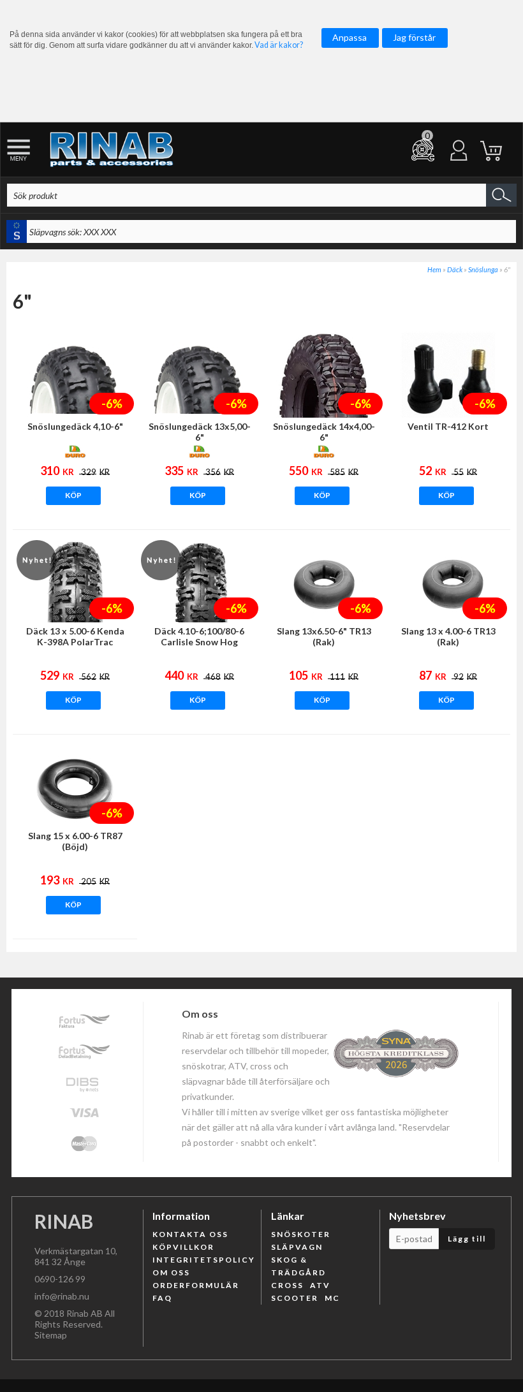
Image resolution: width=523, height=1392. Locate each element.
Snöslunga (483, 269)
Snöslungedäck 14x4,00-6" (324, 432)
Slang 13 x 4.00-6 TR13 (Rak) (448, 636)
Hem (434, 269)
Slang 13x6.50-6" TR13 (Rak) (324, 636)
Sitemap (50, 1335)
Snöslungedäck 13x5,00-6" (200, 432)
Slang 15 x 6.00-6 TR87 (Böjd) (75, 841)
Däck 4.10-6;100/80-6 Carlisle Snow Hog (199, 636)
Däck (454, 269)
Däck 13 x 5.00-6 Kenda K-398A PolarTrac (75, 636)
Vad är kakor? (278, 45)
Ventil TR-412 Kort (448, 426)
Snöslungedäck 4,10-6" (75, 426)
